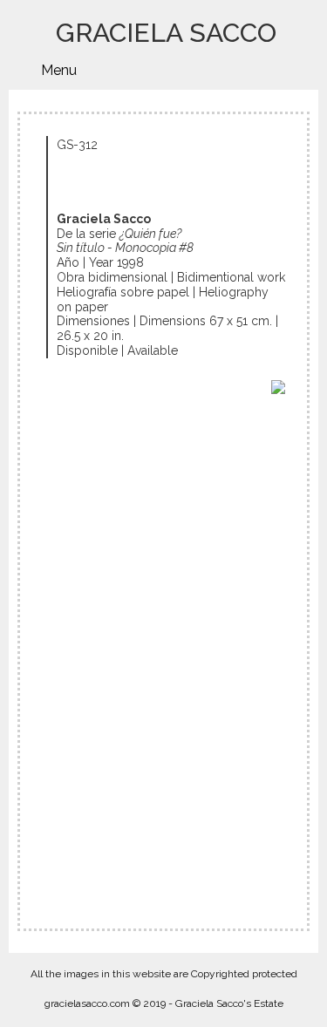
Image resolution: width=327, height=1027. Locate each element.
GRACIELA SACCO (166, 32)
